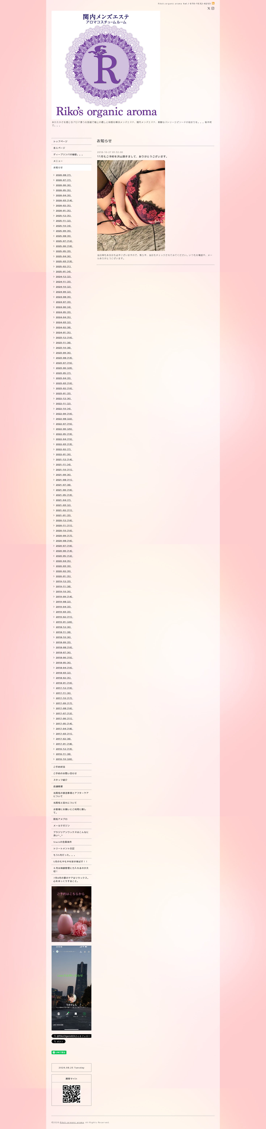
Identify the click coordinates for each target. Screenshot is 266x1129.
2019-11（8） (64, 586)
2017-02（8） (64, 738)
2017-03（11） (64, 733)
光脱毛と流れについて (65, 802)
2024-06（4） (64, 307)
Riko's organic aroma (72, 1122)
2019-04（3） (64, 606)
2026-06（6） (64, 185)
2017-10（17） (64, 698)
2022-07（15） (64, 423)
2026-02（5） (64, 205)
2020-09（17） (64, 535)
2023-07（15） (64, 363)
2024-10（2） (64, 286)
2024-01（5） (64, 332)
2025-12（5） (64, 215)
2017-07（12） (64, 713)
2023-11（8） (64, 342)
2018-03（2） (64, 672)
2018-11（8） (64, 632)
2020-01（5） (64, 576)
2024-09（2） (64, 291)
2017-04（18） (64, 728)
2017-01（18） (64, 743)
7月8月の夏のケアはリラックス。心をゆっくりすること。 (71, 879)
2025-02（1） (64, 266)
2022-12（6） (64, 398)
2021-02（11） (64, 510)
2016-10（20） (64, 759)
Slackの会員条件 (62, 841)
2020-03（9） (64, 566)
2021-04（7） (64, 500)
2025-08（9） (64, 236)
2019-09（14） (64, 596)
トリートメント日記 (64, 848)
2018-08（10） (64, 647)
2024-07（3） (64, 302)
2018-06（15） (64, 657)
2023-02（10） (64, 388)
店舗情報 (58, 786)
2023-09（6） (64, 352)
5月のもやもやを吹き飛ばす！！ (70, 861)
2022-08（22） (64, 418)
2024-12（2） (64, 276)
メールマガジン (61, 825)
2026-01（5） (64, 210)
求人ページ (59, 147)
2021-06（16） (64, 489)
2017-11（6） (64, 693)
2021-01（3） (64, 515)
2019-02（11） (64, 616)
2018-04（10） (64, 667)
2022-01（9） (64, 454)
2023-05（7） (64, 373)
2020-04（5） (64, 561)
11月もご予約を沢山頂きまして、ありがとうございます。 (133, 156)
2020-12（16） (64, 520)
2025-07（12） (64, 241)
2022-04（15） (64, 439)
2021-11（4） (64, 464)
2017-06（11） (64, 718)
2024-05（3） (64, 312)
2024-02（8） (64, 327)
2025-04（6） (64, 256)
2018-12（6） (64, 627)
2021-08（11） (64, 479)
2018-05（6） (64, 662)
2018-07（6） (64, 652)
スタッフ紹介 (60, 779)
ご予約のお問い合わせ (65, 773)
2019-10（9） (64, 591)
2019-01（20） (64, 622)
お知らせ (58, 167)
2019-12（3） (64, 581)
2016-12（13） (64, 749)
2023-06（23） (64, 368)
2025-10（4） (64, 225)
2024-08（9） (64, 296)
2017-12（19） (64, 688)
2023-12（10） (64, 337)
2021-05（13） (64, 495)
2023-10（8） (64, 347)
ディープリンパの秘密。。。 (68, 154)
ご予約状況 (59, 766)
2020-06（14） (64, 550)
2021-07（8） (64, 484)
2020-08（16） (64, 540)
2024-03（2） (64, 322)
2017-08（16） (64, 708)
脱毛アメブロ (60, 819)
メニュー (58, 161)
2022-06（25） (64, 429)
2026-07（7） (64, 180)
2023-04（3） (64, 378)
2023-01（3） (64, 393)
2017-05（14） (64, 723)
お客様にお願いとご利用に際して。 (69, 811)
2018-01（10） (64, 682)
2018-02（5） (64, 677)
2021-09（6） (64, 474)
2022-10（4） (64, 408)
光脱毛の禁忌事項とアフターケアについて (71, 794)
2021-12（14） (64, 459)
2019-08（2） (64, 601)
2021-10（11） (64, 469)
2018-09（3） (64, 642)
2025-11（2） (64, 220)
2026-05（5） (64, 190)
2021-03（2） (64, 505)
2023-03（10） (64, 383)
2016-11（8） (64, 754)
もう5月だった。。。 (64, 855)
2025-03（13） (64, 261)
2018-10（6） (64, 637)
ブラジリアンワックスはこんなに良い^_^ (71, 834)
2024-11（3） (64, 281)
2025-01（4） (64, 271)
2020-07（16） (64, 545)
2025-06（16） (64, 246)
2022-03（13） (64, 444)
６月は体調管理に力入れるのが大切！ (71, 870)
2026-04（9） (64, 195)
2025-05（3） (64, 251)
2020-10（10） (64, 530)
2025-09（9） (64, 230)
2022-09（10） (64, 413)
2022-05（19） (64, 434)
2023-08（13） (64, 357)
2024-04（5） (64, 317)
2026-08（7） (64, 175)
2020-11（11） (64, 525)
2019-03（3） (64, 611)
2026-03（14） (64, 200)
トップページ (60, 141)
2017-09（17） (64, 703)
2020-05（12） (64, 556)
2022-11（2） (64, 403)
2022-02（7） (64, 449)
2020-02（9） (64, 571)
